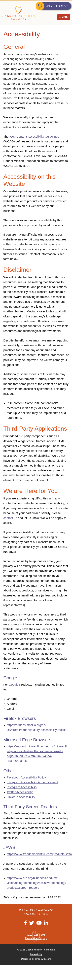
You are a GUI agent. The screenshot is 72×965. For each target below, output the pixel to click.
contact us (10, 518)
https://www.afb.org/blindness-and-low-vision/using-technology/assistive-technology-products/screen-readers (37, 883)
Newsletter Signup (36, 938)
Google (13, 684)
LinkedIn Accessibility (21, 797)
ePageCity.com (43, 958)
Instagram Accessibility (22, 787)
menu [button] (64, 17)
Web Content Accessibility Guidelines (34, 136)
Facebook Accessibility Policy (26, 777)
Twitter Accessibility (20, 792)
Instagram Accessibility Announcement (32, 782)
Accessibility (36, 954)
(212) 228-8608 (36, 934)
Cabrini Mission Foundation (18, 13)
